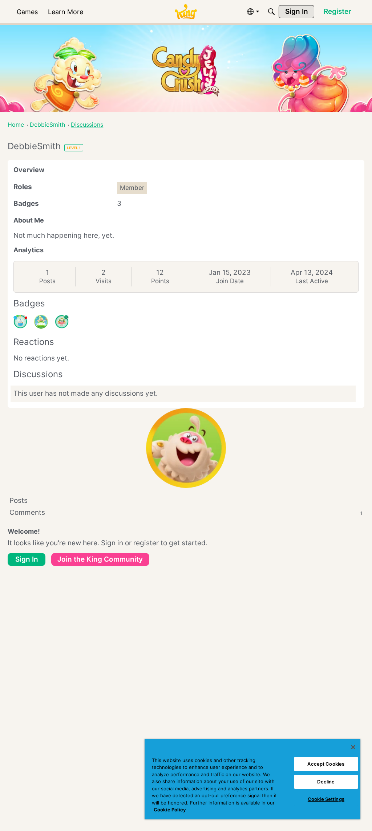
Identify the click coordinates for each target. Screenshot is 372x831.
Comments (186, 512)
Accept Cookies (325, 764)
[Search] (271, 11)
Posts (47, 281)
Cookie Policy (170, 809)
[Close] (353, 747)
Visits (104, 281)
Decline (326, 782)
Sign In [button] (26, 559)
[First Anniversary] (20, 322)
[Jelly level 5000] (41, 322)
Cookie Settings (326, 799)
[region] (252, 779)
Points (160, 281)
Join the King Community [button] (100, 559)
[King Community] (185, 12)
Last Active (311, 281)
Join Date (230, 281)
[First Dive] (62, 322)
